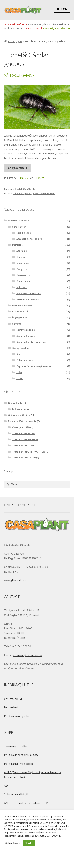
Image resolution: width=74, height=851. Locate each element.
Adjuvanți (21, 287)
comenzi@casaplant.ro (56, 28)
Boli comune (19, 409)
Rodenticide (23, 281)
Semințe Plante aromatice (31, 342)
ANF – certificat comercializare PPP (26, 803)
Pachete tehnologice (27, 299)
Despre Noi (11, 707)
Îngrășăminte (19, 317)
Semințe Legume (25, 329)
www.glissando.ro (15, 580)
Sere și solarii (19, 226)
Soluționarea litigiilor (17, 794)
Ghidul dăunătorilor (25, 189)
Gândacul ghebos (22, 193)
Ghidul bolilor (15, 403)
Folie (19, 372)
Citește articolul (17, 168)
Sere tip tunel (23, 232)
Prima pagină (15, 41)
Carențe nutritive (21, 427)
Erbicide (20, 257)
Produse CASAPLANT (19, 220)
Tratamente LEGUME (23, 445)
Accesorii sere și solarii (29, 238)
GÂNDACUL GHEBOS (19, 75)
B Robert (39, 178)
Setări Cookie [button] (12, 843)
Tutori (19, 378)
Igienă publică (20, 311)
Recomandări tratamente (22, 421)
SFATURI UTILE (13, 698)
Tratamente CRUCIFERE (25, 439)
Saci (18, 354)
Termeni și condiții (15, 746)
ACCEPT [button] (29, 842)
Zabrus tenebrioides (44, 193)
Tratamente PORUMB (24, 457)
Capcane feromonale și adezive (33, 366)
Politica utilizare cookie (18, 763)
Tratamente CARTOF (23, 433)
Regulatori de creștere (28, 293)
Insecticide (22, 263)
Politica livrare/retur (17, 716)
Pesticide (17, 244)
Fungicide (21, 269)
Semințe (16, 323)
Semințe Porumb (25, 335)
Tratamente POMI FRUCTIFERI (28, 451)
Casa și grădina (20, 348)
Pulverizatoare (24, 360)
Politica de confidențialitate (21, 755)
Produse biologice (22, 305)
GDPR (7, 785)
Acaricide (21, 250)
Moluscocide (23, 275)
